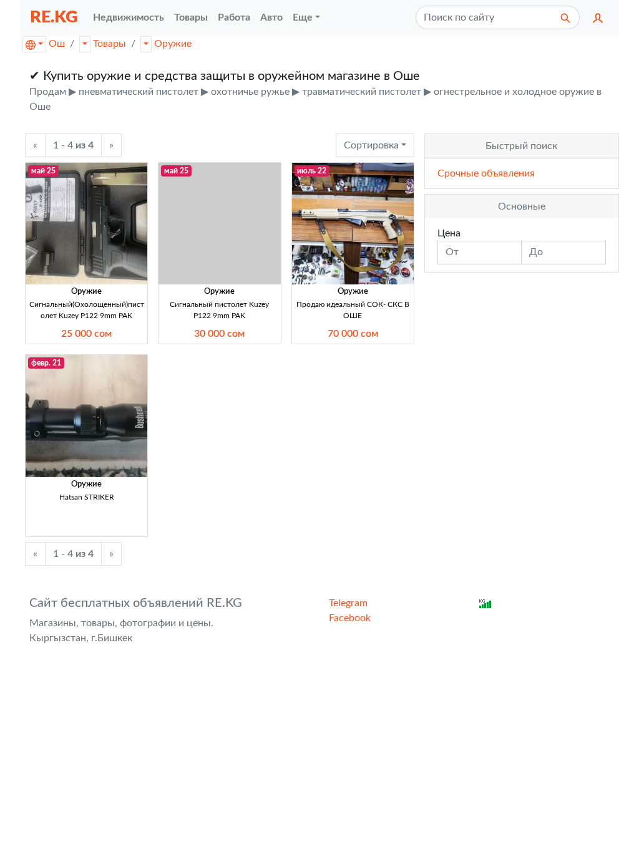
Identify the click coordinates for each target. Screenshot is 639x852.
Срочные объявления (486, 173)
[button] (598, 17)
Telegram (348, 603)
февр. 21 (46, 363)
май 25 (43, 171)
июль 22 (311, 171)
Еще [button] (303, 17)
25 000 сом (86, 334)
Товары (109, 44)
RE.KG (54, 17)
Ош (57, 44)
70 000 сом (353, 334)
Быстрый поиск (521, 146)
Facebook (350, 618)
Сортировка (371, 145)
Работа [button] (234, 17)
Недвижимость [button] (128, 17)
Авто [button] (271, 17)
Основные (521, 206)
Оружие (173, 44)
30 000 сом (219, 334)
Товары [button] (191, 17)
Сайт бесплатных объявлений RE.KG (135, 603)
